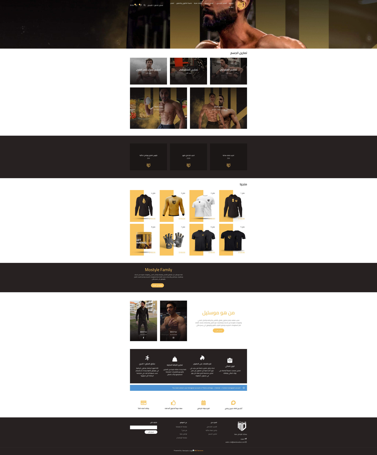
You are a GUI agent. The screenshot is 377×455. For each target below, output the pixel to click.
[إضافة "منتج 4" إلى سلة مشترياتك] (131, 205)
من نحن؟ (184, 430)
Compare (220, 210)
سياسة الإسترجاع (182, 437)
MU (196, 450)
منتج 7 (183, 226)
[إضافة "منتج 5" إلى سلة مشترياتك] (220, 239)
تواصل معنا (183, 433)
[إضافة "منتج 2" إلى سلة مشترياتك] (190, 205)
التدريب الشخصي (212, 426)
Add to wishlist (220, 218)
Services (200, 450)
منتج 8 (153, 226)
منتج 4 (153, 193)
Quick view (220, 214)
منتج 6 (213, 226)
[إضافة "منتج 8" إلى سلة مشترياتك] (131, 239)
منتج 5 (243, 226)
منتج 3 (183, 193)
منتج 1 (243, 193)
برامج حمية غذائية (211, 430)
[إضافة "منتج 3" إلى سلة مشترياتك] (161, 205)
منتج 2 (213, 193)
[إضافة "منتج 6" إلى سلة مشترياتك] (190, 239)
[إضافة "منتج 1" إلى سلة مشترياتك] (220, 205)
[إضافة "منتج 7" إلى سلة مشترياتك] (161, 239)
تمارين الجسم (212, 433)
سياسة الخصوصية (181, 426)
